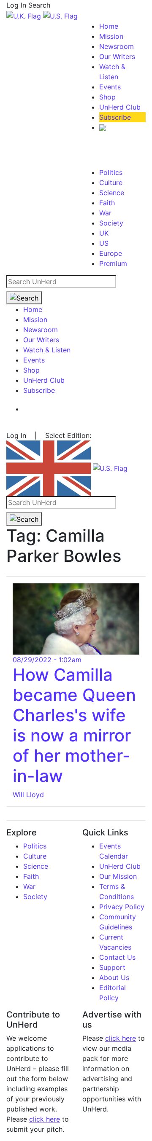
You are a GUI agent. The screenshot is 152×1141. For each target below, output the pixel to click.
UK (104, 233)
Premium (113, 263)
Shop (107, 97)
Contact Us (117, 957)
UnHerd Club (120, 107)
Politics (110, 172)
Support (112, 967)
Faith (107, 203)
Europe (110, 253)
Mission (111, 36)
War (105, 213)
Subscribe (115, 117)
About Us (114, 977)
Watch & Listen (47, 350)
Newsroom (116, 46)
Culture (110, 182)
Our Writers (117, 56)
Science (111, 192)
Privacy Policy (121, 906)
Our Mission (118, 876)
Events (110, 87)
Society (111, 223)
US (104, 243)
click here (44, 1119)
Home (108, 26)
